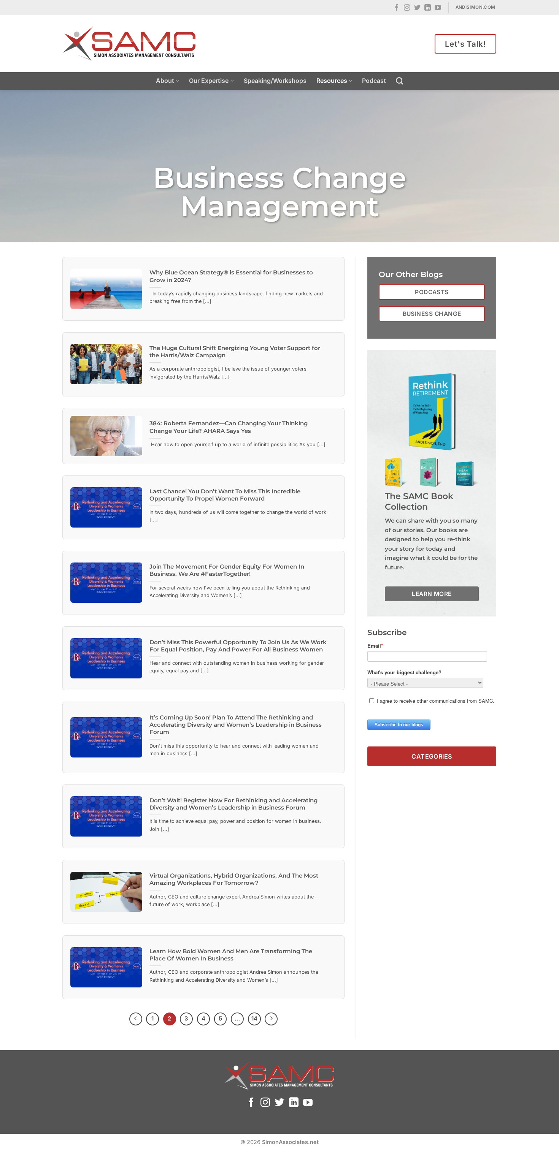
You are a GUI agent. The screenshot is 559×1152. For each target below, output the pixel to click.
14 (254, 1018)
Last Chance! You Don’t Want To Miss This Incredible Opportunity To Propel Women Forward (224, 495)
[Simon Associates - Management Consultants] (129, 44)
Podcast (374, 80)
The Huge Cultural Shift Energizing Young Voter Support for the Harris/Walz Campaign (234, 352)
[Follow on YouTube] (438, 8)
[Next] (271, 1019)
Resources (331, 80)
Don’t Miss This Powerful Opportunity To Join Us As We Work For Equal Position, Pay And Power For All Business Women (238, 646)
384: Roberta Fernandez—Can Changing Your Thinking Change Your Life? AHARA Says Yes (228, 427)
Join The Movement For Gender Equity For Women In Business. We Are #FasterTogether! (226, 570)
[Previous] (135, 1019)
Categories (431, 756)
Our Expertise (209, 80)
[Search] (399, 81)
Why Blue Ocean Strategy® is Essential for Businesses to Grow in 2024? (231, 276)
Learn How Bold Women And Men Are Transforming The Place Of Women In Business (230, 955)
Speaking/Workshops (275, 80)
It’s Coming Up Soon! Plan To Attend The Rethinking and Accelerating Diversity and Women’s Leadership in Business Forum (235, 724)
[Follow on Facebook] (397, 8)
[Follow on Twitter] (417, 8)
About (165, 80)
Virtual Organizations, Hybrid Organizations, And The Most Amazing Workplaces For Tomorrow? (233, 879)
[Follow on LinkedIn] (427, 8)
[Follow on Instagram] (407, 8)
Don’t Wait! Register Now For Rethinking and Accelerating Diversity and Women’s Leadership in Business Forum (233, 804)
